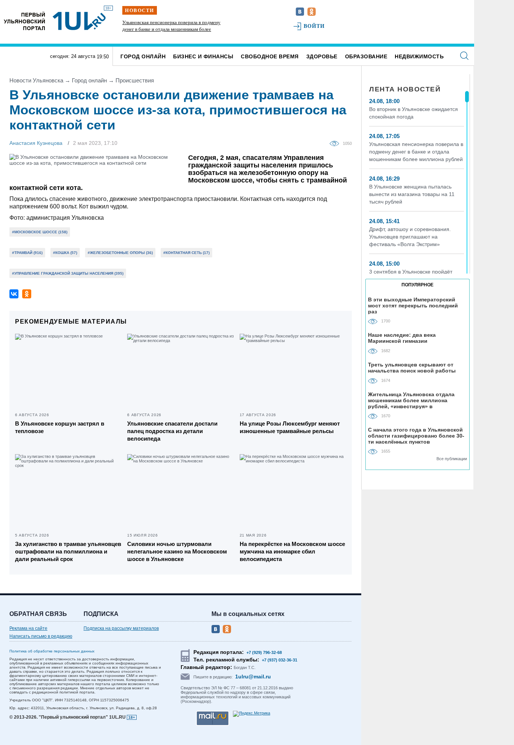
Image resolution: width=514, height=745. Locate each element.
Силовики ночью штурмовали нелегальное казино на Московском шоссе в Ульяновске (177, 551)
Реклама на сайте (28, 628)
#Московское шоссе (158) (39, 232)
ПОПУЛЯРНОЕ (417, 284)
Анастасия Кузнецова (35, 143)
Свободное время (270, 56)
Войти (314, 26)
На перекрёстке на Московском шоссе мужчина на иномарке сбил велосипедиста (292, 551)
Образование (366, 56)
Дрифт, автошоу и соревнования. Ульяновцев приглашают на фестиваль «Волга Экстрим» (410, 236)
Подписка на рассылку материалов (121, 628)
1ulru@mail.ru (253, 677)
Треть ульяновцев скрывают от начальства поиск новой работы (412, 368)
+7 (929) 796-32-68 (264, 652)
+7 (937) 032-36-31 (279, 660)
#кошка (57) (65, 253)
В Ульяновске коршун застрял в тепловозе (59, 427)
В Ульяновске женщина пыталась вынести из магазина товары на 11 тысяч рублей (412, 194)
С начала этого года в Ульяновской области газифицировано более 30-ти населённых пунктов (416, 435)
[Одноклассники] (26, 293)
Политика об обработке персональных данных (51, 651)
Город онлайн (143, 56)
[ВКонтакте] (13, 293)
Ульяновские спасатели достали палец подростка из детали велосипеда (172, 431)
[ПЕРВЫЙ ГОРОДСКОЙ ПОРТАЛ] (24, 21)
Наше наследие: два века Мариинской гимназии (402, 338)
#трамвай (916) (27, 253)
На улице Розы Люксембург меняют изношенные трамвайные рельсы (290, 427)
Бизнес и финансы (203, 56)
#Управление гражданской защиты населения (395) (67, 273)
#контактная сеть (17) (186, 253)
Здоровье (322, 56)
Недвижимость (419, 56)
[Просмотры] (336, 143)
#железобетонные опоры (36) (120, 253)
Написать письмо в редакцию (40, 636)
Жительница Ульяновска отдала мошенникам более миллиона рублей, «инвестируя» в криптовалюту (411, 400)
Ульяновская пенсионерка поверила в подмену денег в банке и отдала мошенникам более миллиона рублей (171, 29)
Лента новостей (405, 89)
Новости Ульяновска (36, 80)
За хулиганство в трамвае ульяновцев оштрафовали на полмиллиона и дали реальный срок (68, 551)
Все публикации (451, 458)
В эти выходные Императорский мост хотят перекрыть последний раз (413, 305)
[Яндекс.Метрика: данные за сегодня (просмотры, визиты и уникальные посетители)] (251, 714)
